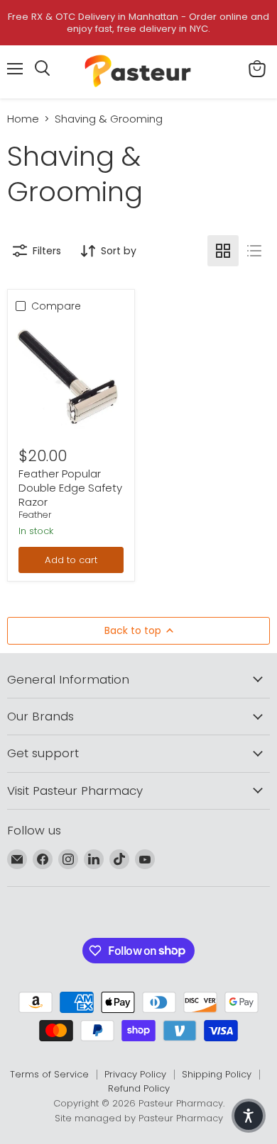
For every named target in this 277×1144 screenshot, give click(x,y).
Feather (35, 515)
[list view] (254, 250)
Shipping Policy (216, 1074)
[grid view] (223, 250)
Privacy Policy (135, 1074)
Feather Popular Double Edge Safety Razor (70, 487)
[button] (249, 1116)
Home (23, 119)
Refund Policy (139, 1088)
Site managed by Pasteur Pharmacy (139, 1118)
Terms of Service (49, 1074)
